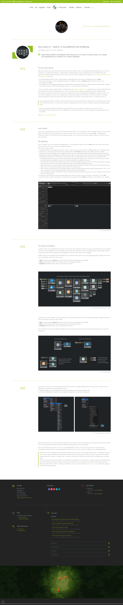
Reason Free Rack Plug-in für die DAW (61, 535)
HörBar (71, 7)
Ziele (48, 7)
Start (31, 7)
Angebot (42, 7)
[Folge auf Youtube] (54, 489)
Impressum (106, 1)
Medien (79, 7)
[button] (3, 602)
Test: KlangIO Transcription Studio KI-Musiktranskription (65, 519)
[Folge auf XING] (59, 489)
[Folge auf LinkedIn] (57, 489)
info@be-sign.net (44, 50)
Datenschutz (117, 1)
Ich (36, 7)
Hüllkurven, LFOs (83, 89)
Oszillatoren (76, 89)
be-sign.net (21, 529)
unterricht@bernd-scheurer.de (24, 497)
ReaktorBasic (60, 50)
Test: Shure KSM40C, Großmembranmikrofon (63, 523)
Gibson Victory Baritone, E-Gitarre (60, 527)
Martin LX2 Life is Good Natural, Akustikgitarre (63, 531)
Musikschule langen (24, 518)
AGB (111, 1)
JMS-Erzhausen (23, 517)
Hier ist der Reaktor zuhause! (49, 115)
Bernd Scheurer (22, 530)
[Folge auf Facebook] (49, 489)
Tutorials (63, 7)
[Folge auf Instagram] (52, 489)
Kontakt (87, 7)
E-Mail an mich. (93, 463)
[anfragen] (100, 490)
